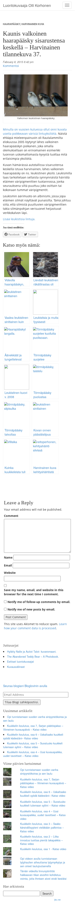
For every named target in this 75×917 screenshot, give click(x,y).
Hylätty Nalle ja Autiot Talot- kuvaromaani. (32, 651)
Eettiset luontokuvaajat (20, 661)
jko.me (57, 899)
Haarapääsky (11, 24)
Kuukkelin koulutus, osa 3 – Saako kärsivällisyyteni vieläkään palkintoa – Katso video (42, 827)
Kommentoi (11, 66)
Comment (11, 516)
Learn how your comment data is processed (35, 626)
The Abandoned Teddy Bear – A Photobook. (33, 656)
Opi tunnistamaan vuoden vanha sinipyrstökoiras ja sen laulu (35, 718)
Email (8, 565)
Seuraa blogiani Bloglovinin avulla (25, 686)
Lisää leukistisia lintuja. (19, 219)
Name (8, 557)
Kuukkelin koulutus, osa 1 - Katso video (43, 849)
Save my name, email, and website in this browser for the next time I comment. (33, 592)
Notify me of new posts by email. (31, 609)
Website (10, 573)
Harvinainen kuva (32, 24)
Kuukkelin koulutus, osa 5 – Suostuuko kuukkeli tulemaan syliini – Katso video (33, 745)
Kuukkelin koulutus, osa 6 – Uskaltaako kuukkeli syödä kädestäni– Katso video (33, 736)
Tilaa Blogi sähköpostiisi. (22, 702)
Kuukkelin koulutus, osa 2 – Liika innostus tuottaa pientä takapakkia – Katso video (41, 840)
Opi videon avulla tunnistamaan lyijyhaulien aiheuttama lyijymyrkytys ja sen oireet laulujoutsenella (42, 862)
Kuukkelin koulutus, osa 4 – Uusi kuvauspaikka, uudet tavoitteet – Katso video (33, 754)
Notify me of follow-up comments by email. (38, 602)
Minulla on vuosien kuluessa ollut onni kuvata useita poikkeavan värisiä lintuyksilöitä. (35, 131)
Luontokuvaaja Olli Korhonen (27, 5)
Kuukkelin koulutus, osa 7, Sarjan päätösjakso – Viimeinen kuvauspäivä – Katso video (33, 727)
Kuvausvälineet (16, 667)
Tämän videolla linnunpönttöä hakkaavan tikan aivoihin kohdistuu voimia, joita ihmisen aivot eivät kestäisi (43, 875)
